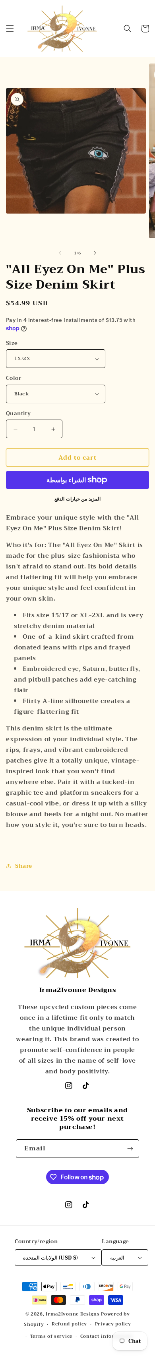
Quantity (18, 414)
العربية (117, 1257)
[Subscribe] (130, 1148)
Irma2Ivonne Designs (72, 1314)
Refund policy (69, 1324)
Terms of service (51, 1336)
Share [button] (23, 866)
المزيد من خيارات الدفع (77, 499)
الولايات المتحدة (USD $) (50, 1257)
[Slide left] (60, 253)
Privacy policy (113, 1324)
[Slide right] (95, 253)
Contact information (106, 1336)
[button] (10, 28)
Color (13, 378)
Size (12, 343)
